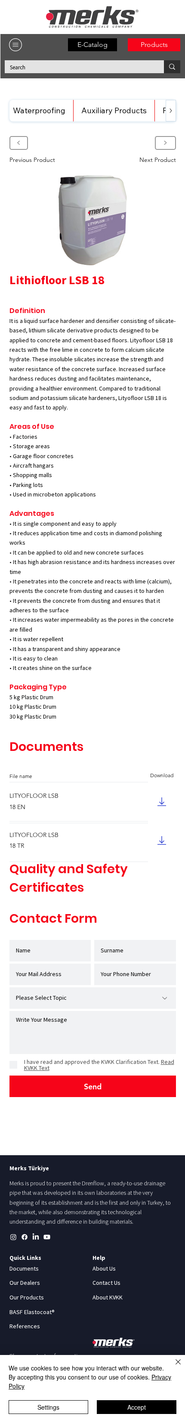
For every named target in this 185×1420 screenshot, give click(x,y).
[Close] (173, 1367)
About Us (104, 1268)
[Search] (172, 66)
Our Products (26, 1297)
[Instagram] (13, 1237)
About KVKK (107, 1297)
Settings (48, 1407)
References (24, 1326)
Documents (24, 1268)
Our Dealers (24, 1283)
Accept (136, 1407)
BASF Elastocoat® (32, 1312)
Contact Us (106, 1283)
